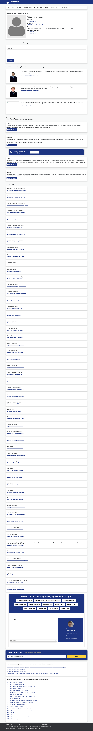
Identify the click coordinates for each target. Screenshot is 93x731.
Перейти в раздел (11, 129)
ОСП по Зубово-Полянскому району (16, 704)
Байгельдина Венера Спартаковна (30, 90)
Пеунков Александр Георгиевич (29, 75)
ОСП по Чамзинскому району (14, 682)
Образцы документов (13, 118)
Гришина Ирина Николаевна (15, 499)
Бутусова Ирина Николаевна (15, 448)
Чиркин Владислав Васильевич (15, 256)
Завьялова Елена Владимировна (16, 234)
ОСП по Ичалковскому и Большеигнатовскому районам (21, 692)
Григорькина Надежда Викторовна (16, 286)
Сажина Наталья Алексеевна (15, 278)
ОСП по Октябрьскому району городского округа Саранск (21, 686)
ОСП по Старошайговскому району (16, 706)
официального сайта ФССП (34, 728)
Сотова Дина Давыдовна (14, 271)
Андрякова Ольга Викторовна (15, 352)
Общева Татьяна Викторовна (15, 264)
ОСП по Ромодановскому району (15, 684)
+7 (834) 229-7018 (31, 21)
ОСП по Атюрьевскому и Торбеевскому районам (19, 717)
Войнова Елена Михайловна (14, 574)
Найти (76, 656)
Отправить (10, 60)
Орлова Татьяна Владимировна (15, 440)
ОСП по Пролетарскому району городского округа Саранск (22, 700)
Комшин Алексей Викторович (15, 330)
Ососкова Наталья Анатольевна (15, 418)
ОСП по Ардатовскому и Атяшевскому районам (19, 715)
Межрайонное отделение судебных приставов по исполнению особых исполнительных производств (32, 673)
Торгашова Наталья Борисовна (15, 345)
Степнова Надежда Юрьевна (15, 411)
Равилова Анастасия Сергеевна (15, 492)
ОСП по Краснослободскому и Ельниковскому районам (21, 696)
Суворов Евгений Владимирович (16, 514)
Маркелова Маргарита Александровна (17, 205)
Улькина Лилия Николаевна (14, 359)
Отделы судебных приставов (33, 652)
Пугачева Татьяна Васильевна (15, 485)
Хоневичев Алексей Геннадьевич (16, 404)
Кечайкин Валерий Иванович (15, 462)
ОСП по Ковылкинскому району (15, 688)
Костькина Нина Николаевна (15, 582)
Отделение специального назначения (16, 671)
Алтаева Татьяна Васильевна (15, 529)
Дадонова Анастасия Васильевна (16, 381)
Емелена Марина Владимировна (16, 455)
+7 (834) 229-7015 (31, 34)
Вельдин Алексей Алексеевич (15, 227)
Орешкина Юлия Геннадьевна (15, 389)
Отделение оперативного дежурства (16, 669)
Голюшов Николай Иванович (15, 323)
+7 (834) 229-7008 (31, 32)
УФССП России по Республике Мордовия (22, 7)
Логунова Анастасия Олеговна (15, 367)
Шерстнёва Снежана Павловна (15, 300)
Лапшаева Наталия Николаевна (15, 433)
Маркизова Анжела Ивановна (15, 470)
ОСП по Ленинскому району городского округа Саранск (21, 710)
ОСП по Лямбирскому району (14, 712)
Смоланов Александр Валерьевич (16, 212)
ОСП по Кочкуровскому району (15, 694)
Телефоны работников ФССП (15, 652)
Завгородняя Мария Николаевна (16, 507)
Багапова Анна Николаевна (14, 219)
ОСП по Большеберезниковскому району (17, 690)
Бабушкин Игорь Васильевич (28, 106)
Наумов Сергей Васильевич (14, 477)
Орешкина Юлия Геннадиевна (15, 589)
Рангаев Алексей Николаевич (15, 308)
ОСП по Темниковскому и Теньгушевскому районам (20, 702)
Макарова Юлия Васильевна (15, 337)
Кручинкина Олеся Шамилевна (15, 242)
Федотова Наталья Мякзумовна (15, 536)
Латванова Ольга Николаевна (15, 567)
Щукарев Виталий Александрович (16, 190)
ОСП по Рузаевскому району (14, 698)
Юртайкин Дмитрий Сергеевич (15, 521)
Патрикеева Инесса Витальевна (15, 552)
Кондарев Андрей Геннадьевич (15, 545)
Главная (8, 7)
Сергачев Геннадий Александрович (16, 293)
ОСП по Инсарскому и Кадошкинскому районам (19, 708)
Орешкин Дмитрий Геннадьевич (16, 249)
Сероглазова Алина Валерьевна (15, 396)
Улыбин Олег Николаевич (14, 315)
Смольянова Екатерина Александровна (17, 560)
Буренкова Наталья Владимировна (16, 197)
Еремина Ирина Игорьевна (14, 374)
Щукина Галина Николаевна (15, 426)
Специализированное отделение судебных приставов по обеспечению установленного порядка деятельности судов (36, 667)
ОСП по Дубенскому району (14, 719)
